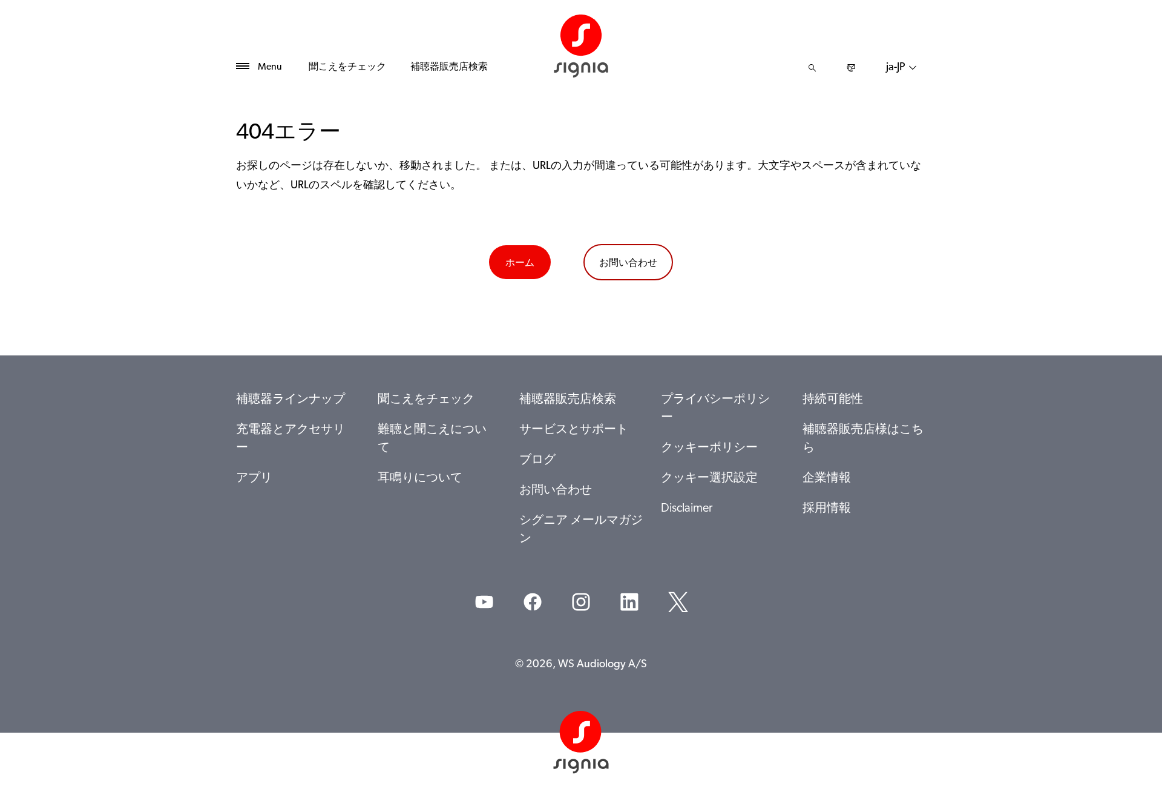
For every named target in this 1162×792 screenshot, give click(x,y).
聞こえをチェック (347, 67)
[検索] (812, 68)
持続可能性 (833, 400)
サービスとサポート (573, 430)
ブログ (537, 460)
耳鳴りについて (420, 478)
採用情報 (827, 509)
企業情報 (827, 478)
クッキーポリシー (709, 448)
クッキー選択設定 (709, 478)
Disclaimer (686, 509)
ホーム (519, 262)
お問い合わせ (628, 262)
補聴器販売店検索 (449, 67)
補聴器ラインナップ (290, 400)
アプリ (254, 478)
